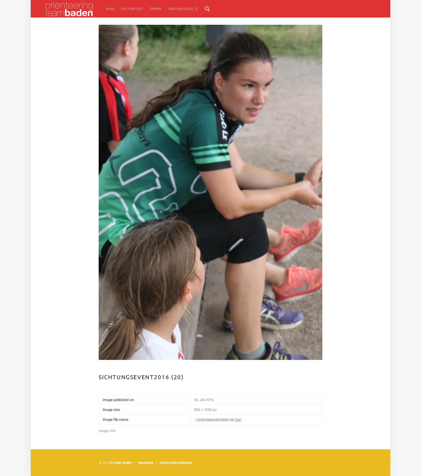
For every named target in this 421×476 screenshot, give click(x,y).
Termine (155, 9)
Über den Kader (180, 9)
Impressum (145, 462)
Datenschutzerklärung (176, 462)
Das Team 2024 (132, 9)
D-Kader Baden (121, 462)
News (110, 9)
